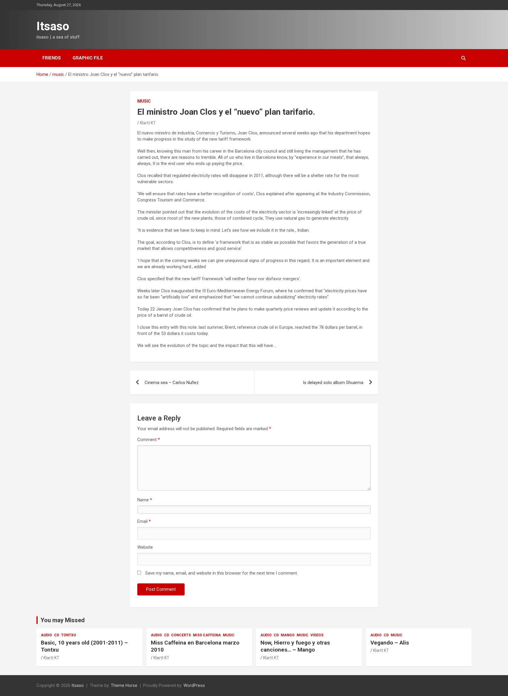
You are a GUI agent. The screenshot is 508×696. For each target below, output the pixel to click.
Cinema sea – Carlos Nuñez (172, 382)
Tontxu (68, 635)
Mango (288, 635)
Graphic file (88, 58)
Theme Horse (124, 685)
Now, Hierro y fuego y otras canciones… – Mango (295, 646)
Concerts (181, 635)
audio (46, 635)
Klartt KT (148, 123)
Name (144, 500)
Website (145, 547)
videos (316, 635)
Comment (148, 439)
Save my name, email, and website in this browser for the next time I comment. (221, 573)
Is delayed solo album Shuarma (333, 382)
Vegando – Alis (389, 642)
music (144, 101)
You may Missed (63, 620)
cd (56, 635)
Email (144, 521)
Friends (51, 58)
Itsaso (52, 26)
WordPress (194, 685)
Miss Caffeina (207, 635)
